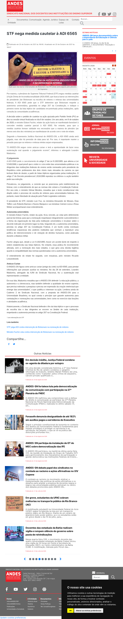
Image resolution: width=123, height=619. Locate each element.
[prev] (113, 65)
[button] (112, 51)
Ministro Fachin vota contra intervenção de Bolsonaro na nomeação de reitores (40, 332)
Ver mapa (51, 579)
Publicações (11, 606)
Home (9, 599)
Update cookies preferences (13, 617)
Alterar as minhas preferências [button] (88, 611)
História (30, 604)
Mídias (61, 599)
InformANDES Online (13, 604)
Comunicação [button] (35, 19)
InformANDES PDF (13, 601)
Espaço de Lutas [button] (63, 21)
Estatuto (30, 609)
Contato (75, 19)
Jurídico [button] (54, 19)
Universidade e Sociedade (15, 609)
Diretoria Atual (32, 601)
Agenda (46, 19)
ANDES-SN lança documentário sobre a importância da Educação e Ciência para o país (100, 37)
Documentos (45, 599)
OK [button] (70, 611)
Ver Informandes (108, 148)
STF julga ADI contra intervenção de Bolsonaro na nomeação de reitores (37, 327)
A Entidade (32, 599)
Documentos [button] (22, 19)
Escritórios (31, 606)
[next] (115, 65)
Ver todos (110, 132)
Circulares (44, 601)
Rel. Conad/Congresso (48, 606)
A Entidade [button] (12, 21)
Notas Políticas (46, 604)
